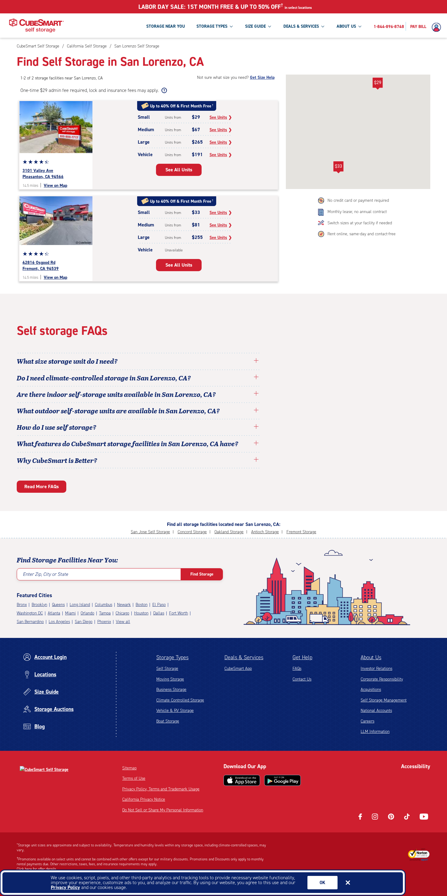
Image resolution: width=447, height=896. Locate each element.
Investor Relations (376, 668)
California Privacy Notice (143, 799)
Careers (367, 721)
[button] (377, 83)
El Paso (159, 604)
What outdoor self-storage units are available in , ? (118, 410)
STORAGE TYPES (211, 26)
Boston (141, 604)
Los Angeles (59, 622)
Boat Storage (167, 721)
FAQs (297, 668)
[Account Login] (438, 27)
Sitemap (129, 768)
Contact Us (302, 679)
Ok (322, 883)
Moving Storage (170, 679)
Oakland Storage (229, 532)
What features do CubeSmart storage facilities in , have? (127, 443)
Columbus (103, 604)
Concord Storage (192, 532)
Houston (141, 613)
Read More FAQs (41, 486)
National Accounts (376, 710)
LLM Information (375, 731)
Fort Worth (178, 613)
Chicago (122, 613)
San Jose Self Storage (150, 532)
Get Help (302, 657)
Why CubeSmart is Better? (57, 460)
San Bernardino (30, 622)
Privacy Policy (65, 887)
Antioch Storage (265, 532)
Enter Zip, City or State (45, 574)
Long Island (80, 604)
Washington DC (30, 613)
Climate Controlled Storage (180, 700)
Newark (124, 604)
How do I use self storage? (56, 427)
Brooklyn (39, 604)
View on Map (55, 185)
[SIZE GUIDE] (269, 26)
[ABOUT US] (360, 26)
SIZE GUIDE (255, 26)
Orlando (87, 613)
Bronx (22, 604)
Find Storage (201, 574)
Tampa (105, 613)
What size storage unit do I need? (67, 361)
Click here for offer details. (37, 868)
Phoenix (104, 622)
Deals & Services (243, 657)
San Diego (83, 622)
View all (123, 622)
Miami (70, 613)
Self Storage (167, 668)
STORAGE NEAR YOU (165, 26)
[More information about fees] (163, 90)
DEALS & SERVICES (301, 26)
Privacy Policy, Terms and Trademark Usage (160, 789)
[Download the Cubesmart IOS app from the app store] (242, 780)
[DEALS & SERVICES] (323, 26)
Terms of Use (133, 778)
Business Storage (171, 689)
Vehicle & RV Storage (175, 710)
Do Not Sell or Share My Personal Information (162, 810)
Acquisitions (371, 689)
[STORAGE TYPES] (231, 26)
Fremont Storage (301, 532)
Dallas (158, 613)
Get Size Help (262, 77)
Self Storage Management (384, 700)
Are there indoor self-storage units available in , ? (116, 394)
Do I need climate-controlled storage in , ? (104, 378)
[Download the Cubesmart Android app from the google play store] (282, 780)
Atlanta (54, 613)
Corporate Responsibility (382, 679)
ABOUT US (346, 26)
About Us (371, 657)
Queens (58, 604)
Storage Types (172, 657)
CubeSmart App (238, 668)
